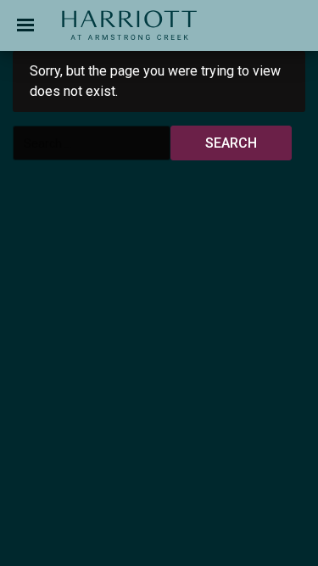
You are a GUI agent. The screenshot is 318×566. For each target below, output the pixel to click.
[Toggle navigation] (25, 25)
